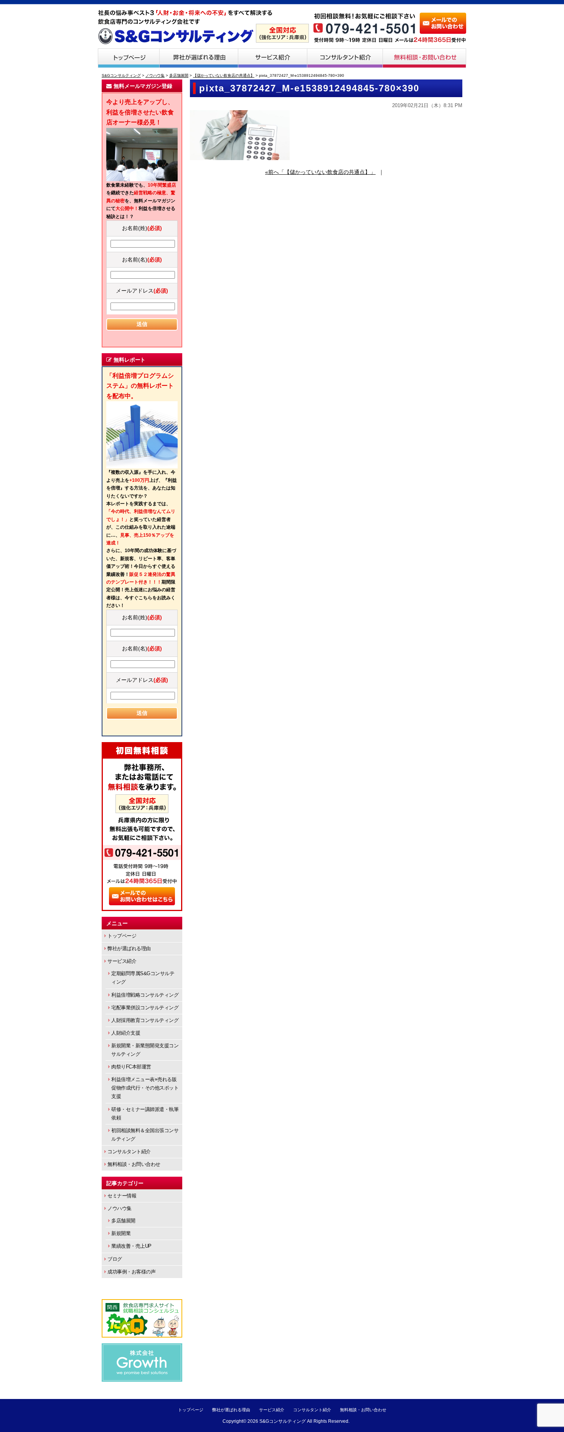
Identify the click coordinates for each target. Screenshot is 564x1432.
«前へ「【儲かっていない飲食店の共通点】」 (320, 172)
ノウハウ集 (119, 1208)
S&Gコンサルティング (282, 1421)
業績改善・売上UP (131, 1246)
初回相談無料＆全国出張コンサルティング (144, 1135)
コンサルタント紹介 (345, 58)
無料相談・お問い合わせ (424, 58)
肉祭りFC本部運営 (131, 1067)
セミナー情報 (121, 1196)
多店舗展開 (123, 1221)
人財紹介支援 (125, 1033)
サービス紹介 (272, 58)
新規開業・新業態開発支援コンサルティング (144, 1050)
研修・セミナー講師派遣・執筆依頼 (144, 1113)
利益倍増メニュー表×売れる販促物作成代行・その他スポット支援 (144, 1087)
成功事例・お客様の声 (131, 1272)
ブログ (114, 1259)
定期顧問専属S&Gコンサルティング (142, 978)
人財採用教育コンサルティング (144, 1020)
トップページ (128, 58)
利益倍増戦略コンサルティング (144, 995)
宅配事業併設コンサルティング (144, 1007)
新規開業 (120, 1233)
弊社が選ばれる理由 (198, 58)
